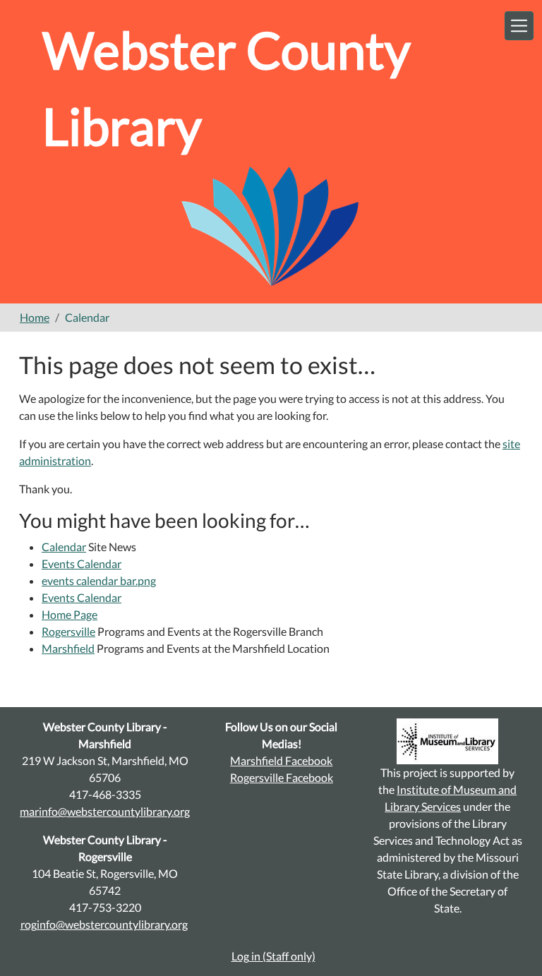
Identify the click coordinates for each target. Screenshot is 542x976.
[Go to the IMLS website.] (448, 741)
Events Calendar (81, 563)
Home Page (69, 614)
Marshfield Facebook (281, 760)
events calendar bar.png (99, 580)
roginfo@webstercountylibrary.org (104, 924)
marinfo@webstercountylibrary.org (105, 811)
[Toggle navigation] (519, 25)
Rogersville (68, 631)
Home (34, 317)
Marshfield (68, 648)
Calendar (64, 546)
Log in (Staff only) (273, 956)
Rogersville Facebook (281, 777)
